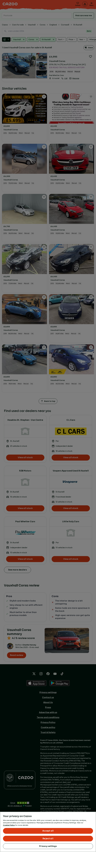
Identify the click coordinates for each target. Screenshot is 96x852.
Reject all (48, 838)
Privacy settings (48, 846)
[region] (48, 832)
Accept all (48, 830)
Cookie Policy (9, 825)
